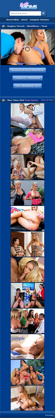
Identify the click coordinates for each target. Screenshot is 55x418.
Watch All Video (47, 100)
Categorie (34, 20)
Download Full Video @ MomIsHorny (27, 70)
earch (24, 20)
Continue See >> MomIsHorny (27, 78)
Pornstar (44, 20)
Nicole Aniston (31, 100)
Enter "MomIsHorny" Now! (27, 86)
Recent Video (12, 20)
